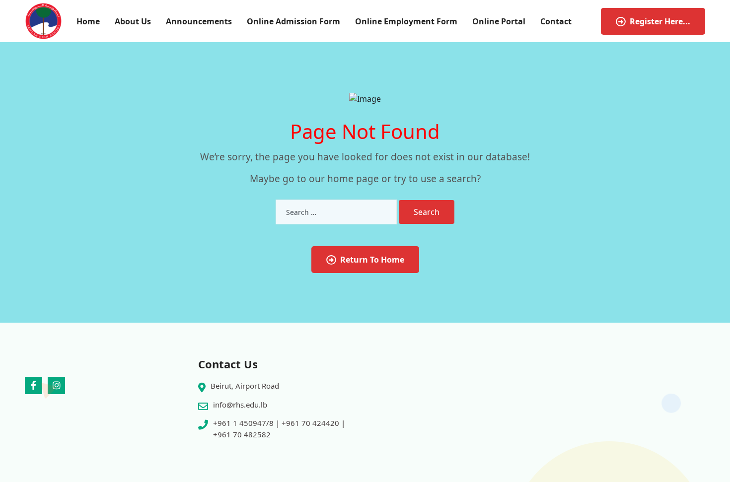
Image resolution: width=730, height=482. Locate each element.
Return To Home (372, 259)
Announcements (199, 21)
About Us (133, 21)
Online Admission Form (293, 21)
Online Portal (498, 21)
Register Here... (660, 21)
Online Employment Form (406, 21)
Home (88, 21)
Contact (556, 21)
